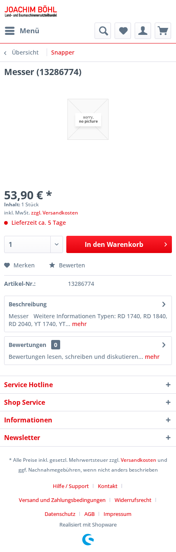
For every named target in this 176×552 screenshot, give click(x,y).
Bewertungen (27, 345)
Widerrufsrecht (133, 500)
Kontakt (107, 486)
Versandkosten (138, 459)
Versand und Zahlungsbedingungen (62, 500)
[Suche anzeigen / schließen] (103, 31)
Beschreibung (28, 304)
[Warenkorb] (163, 31)
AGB (89, 514)
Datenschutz (60, 514)
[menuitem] (21, 31)
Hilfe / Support (71, 486)
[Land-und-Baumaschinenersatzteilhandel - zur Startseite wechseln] (30, 11)
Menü (29, 30)
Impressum (117, 514)
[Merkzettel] (123, 31)
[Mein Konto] (143, 31)
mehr (78, 324)
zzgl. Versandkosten (54, 212)
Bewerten (71, 265)
